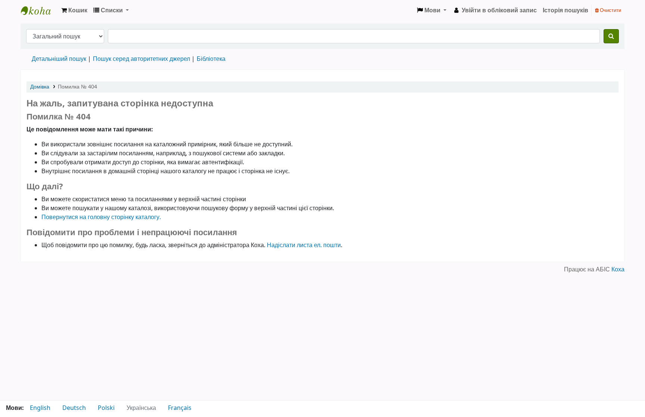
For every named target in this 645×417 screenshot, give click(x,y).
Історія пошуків (565, 10)
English (40, 408)
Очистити (610, 10)
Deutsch (74, 408)
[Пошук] (611, 36)
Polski (106, 408)
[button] (74, 10)
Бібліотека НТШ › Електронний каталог (39, 10)
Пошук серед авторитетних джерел (141, 59)
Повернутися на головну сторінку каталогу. (101, 217)
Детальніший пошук (59, 59)
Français (179, 408)
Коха (617, 269)
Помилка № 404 (77, 87)
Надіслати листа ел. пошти (304, 245)
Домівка (39, 87)
